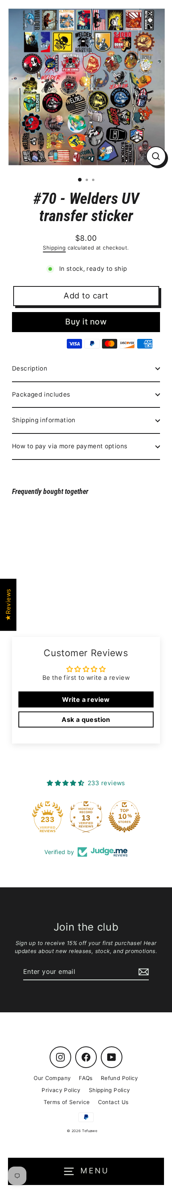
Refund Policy (119, 1078)
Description (29, 368)
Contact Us (113, 1102)
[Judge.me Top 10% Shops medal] (140, 816)
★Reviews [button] (8, 605)
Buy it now (86, 321)
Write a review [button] (86, 699)
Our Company (52, 1078)
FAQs (86, 1078)
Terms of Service (67, 1102)
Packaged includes (41, 394)
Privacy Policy (61, 1090)
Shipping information (44, 420)
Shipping (54, 247)
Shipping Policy (109, 1090)
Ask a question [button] (86, 719)
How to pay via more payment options (69, 446)
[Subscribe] (142, 971)
